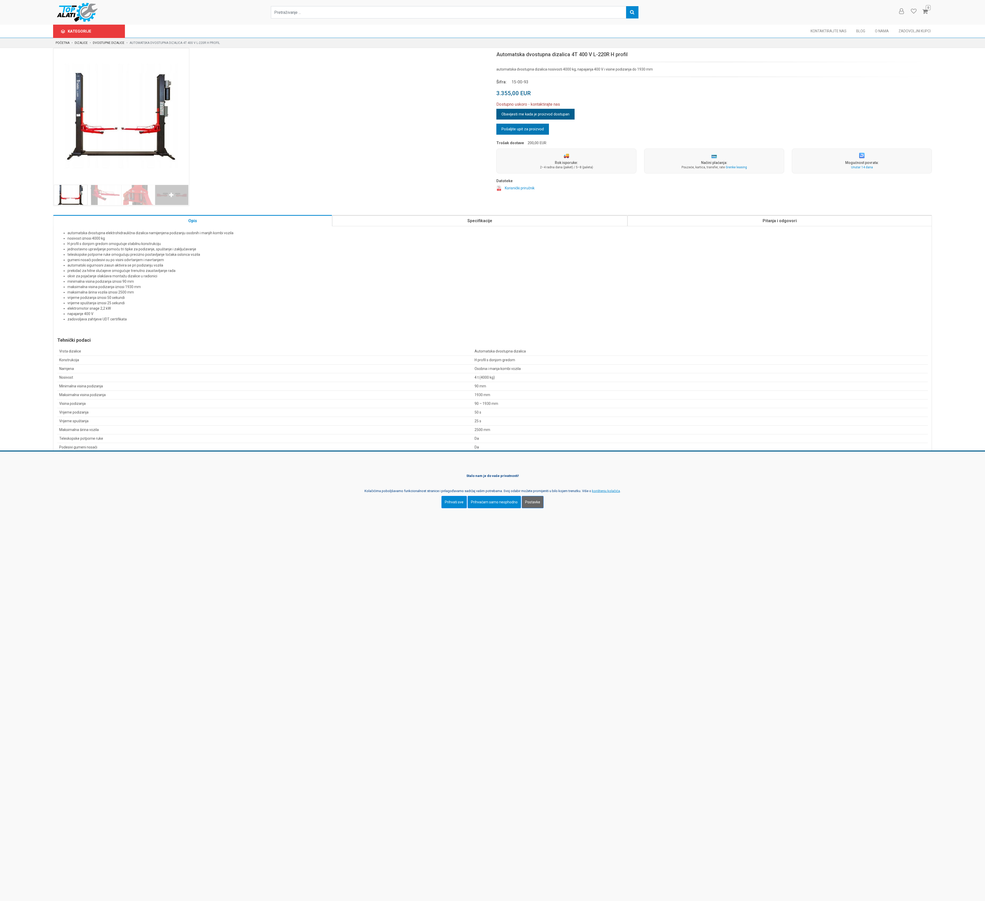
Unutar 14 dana (862, 167)
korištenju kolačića (606, 491)
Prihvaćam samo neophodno (494, 502)
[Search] (632, 12)
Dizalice (81, 43)
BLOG (860, 31)
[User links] (901, 11)
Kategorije (80, 31)
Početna (63, 43)
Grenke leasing (736, 167)
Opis (192, 220)
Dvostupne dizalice (108, 43)
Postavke (532, 502)
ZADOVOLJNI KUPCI (915, 31)
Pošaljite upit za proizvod (522, 129)
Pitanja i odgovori (780, 220)
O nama (882, 31)
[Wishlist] (913, 11)
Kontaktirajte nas (828, 31)
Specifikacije (479, 220)
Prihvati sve (454, 502)
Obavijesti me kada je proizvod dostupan (535, 114)
